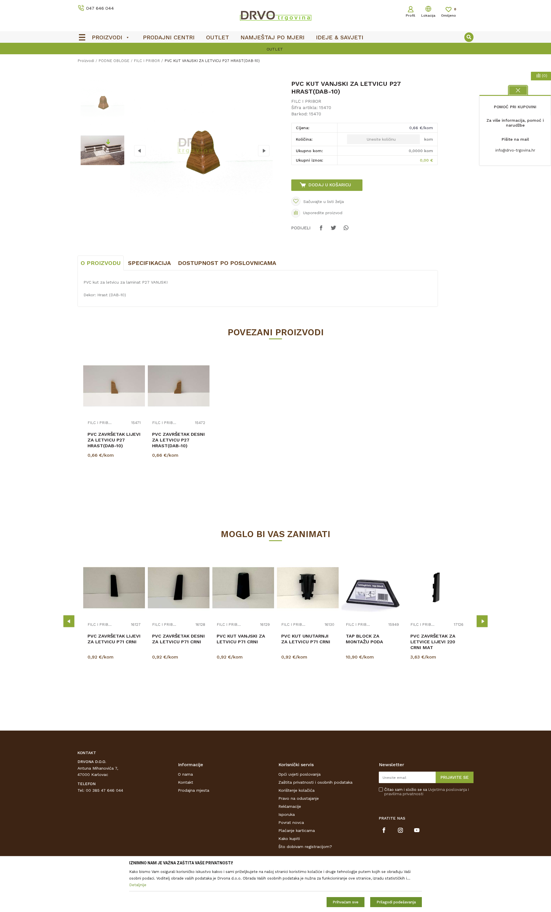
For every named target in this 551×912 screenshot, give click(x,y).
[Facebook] (321, 230)
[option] (102, 102)
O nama (185, 774)
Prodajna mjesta (193, 790)
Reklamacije (289, 806)
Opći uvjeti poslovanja (299, 774)
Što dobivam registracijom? (305, 846)
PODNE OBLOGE (113, 61)
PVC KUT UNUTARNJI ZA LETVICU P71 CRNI (305, 638)
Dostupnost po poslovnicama (227, 263)
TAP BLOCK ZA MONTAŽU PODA (364, 638)
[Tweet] (333, 230)
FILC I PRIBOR (147, 61)
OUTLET (182, 49)
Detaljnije (114, 484)
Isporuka (286, 814)
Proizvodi (85, 61)
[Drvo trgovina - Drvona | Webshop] (275, 15)
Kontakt (185, 782)
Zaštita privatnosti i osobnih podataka (315, 782)
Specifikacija (149, 263)
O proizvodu (101, 263)
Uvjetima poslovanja (447, 789)
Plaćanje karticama (296, 830)
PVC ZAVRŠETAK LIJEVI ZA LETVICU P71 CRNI (114, 638)
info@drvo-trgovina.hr (515, 150)
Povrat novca (291, 822)
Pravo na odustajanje (298, 798)
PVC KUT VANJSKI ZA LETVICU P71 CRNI (241, 638)
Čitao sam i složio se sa (426, 791)
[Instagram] (400, 830)
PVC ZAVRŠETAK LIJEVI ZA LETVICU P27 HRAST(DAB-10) (114, 439)
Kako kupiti (289, 838)
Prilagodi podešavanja (396, 902)
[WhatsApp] (345, 230)
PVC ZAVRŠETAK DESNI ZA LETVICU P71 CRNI (178, 638)
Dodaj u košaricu (330, 184)
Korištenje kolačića (296, 790)
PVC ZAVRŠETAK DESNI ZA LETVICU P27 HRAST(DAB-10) (178, 439)
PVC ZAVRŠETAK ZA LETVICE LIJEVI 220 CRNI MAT (432, 641)
